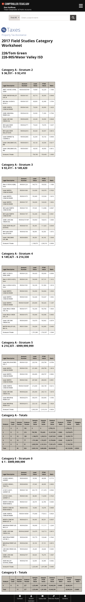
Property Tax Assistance (14, 34)
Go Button (73, 17)
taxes (13, 29)
